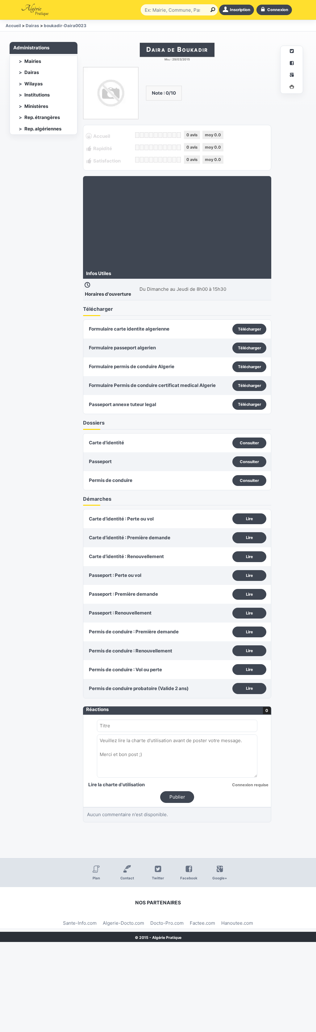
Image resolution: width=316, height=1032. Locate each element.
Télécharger (249, 329)
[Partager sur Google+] (292, 76)
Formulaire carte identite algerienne (129, 329)
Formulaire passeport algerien (122, 348)
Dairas (31, 72)
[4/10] (151, 135)
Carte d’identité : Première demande (129, 538)
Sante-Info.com (80, 923)
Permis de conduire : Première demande (134, 632)
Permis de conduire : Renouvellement (130, 651)
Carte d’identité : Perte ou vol (121, 519)
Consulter (249, 443)
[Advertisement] (177, 224)
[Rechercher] (212, 10)
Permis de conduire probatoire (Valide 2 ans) (139, 688)
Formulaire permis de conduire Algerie (131, 366)
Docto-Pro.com (167, 923)
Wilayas (33, 84)
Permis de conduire (110, 480)
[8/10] (170, 135)
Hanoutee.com (237, 923)
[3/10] (146, 135)
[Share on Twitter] (292, 52)
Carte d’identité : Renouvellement (126, 556)
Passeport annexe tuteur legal (122, 404)
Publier (177, 797)
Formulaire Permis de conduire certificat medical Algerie (152, 385)
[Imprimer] (292, 88)
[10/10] (179, 135)
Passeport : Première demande (123, 594)
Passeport (100, 461)
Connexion (277, 9)
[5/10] (156, 135)
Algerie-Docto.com (123, 923)
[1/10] (137, 135)
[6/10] (160, 135)
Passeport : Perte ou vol (115, 575)
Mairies (32, 61)
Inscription (240, 9)
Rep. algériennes (42, 129)
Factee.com (202, 923)
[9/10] (174, 135)
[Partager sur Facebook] (292, 64)
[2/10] (142, 135)
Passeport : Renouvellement (120, 613)
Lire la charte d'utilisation (116, 784)
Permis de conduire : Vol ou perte (125, 669)
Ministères (36, 106)
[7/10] (165, 135)
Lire (249, 518)
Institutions (37, 95)
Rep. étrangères (42, 117)
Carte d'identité (106, 443)
